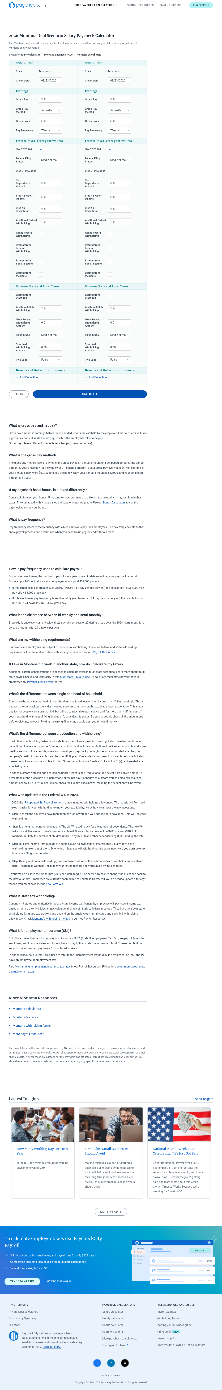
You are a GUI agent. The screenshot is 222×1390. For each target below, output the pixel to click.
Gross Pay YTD (24, 121)
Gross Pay (22, 99)
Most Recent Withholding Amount (23, 322)
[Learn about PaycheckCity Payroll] (174, 1260)
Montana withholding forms (32, 1025)
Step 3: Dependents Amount (23, 183)
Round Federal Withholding (24, 234)
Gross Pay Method (22, 110)
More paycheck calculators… (119, 1338)
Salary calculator (112, 1311)
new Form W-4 (54, 884)
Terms (117, 1375)
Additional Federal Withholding (26, 222)
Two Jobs (21, 359)
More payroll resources (28, 1034)
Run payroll (201, 5)
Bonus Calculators (114, 502)
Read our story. (51, 1346)
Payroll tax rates (166, 1311)
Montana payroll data (89, 54)
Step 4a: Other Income (24, 197)
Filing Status (23, 335)
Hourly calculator (112, 1318)
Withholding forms (168, 1318)
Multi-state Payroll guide (75, 677)
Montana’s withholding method (51, 918)
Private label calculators (23, 1311)
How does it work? (59, 1281)
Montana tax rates (25, 1017)
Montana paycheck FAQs (58, 54)
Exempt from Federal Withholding (23, 248)
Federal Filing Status (24, 160)
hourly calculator (30, 54)
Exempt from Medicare (23, 274)
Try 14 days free (22, 1281)
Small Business (170, 5)
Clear (18, 394)
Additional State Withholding (25, 309)
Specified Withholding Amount (23, 347)
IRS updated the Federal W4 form (44, 802)
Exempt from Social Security (24, 262)
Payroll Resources (139, 5)
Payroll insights (166, 1338)
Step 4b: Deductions (22, 209)
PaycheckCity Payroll (40, 682)
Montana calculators (27, 1009)
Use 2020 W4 (24, 149)
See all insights (203, 1099)
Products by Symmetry (23, 1318)
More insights (111, 1211)
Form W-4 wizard (112, 1331)
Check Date (22, 80)
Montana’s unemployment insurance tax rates (43, 966)
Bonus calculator (112, 1325)
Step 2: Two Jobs (26, 170)
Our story (14, 1325)
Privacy (105, 1375)
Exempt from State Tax (23, 296)
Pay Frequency (24, 130)
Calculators (94, 5)
